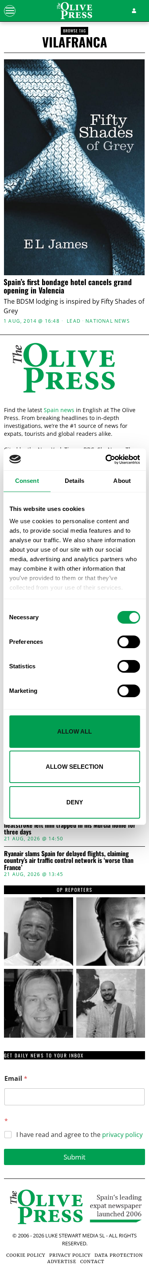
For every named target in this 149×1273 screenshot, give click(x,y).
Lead (74, 321)
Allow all (74, 731)
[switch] (128, 642)
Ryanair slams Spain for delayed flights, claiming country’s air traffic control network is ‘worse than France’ (69, 860)
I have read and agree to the (79, 1135)
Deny (74, 802)
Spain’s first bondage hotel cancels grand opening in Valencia (68, 286)
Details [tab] (74, 480)
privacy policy (122, 1134)
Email (15, 1078)
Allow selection (74, 766)
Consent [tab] (27, 480)
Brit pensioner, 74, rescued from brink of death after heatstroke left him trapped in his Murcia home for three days (72, 825)
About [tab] (122, 480)
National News (107, 321)
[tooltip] (38, 931)
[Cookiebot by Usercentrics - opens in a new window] (106, 459)
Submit (74, 1156)
